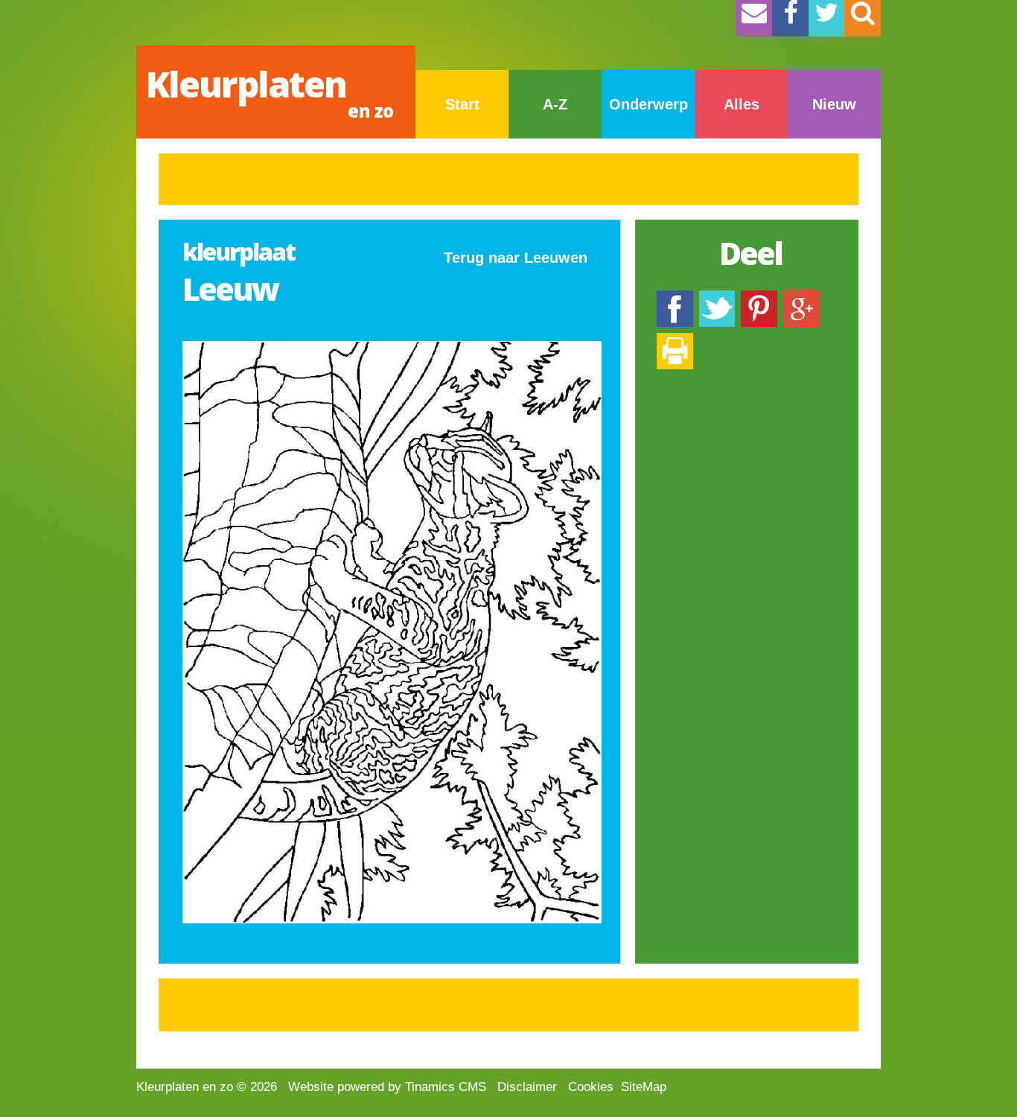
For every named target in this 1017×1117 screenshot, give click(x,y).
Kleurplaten (269, 91)
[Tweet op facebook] (717, 297)
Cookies (590, 1087)
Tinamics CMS (445, 1087)
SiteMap (643, 1087)
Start (462, 104)
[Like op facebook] (675, 297)
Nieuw (834, 104)
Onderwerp (648, 104)
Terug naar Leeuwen (515, 257)
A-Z (555, 104)
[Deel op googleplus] (801, 297)
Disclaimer (527, 1087)
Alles (741, 104)
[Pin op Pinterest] (759, 297)
